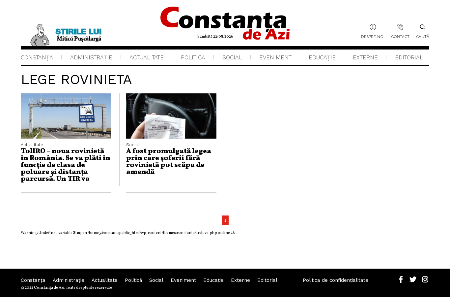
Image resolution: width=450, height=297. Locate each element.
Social (232, 57)
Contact (400, 36)
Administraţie (91, 57)
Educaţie (322, 57)
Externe (365, 57)
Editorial (409, 57)
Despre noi (372, 36)
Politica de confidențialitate (335, 280)
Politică (193, 57)
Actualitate (146, 57)
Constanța (37, 57)
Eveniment (275, 57)
